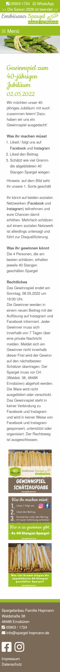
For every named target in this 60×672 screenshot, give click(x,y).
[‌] (7, 649)
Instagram (42, 148)
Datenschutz (12, 664)
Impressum (11, 658)
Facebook (18, 148)
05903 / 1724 (16, 627)
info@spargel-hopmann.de (27, 632)
